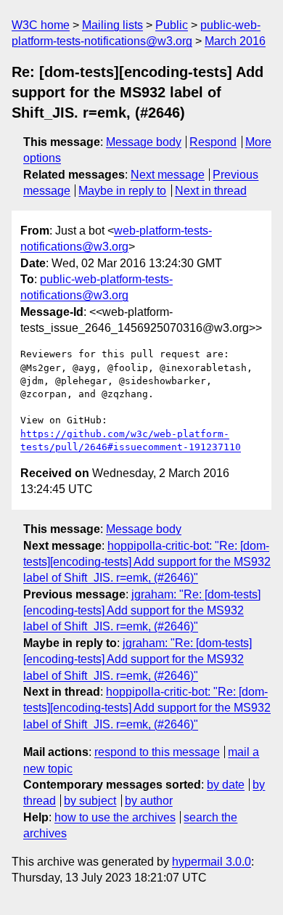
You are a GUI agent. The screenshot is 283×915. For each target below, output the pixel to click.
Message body (143, 142)
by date (226, 784)
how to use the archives (115, 817)
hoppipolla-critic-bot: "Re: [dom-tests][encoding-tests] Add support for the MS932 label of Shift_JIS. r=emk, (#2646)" (147, 562)
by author (149, 800)
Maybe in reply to (122, 190)
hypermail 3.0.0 (211, 861)
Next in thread (211, 190)
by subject (90, 800)
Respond (213, 142)
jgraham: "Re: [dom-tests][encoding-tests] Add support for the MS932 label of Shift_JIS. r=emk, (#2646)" (142, 610)
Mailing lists (112, 25)
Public (171, 25)
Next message (168, 174)
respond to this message (157, 752)
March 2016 (235, 41)
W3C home (41, 25)
